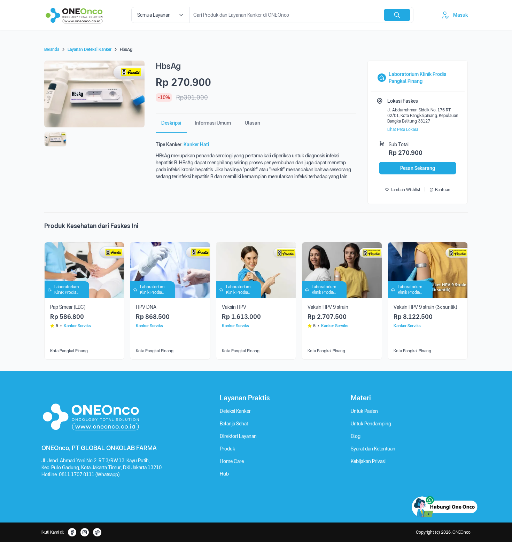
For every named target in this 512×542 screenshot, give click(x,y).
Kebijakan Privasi (368, 461)
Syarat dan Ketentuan (373, 448)
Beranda (51, 49)
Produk (227, 448)
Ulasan (252, 123)
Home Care (232, 461)
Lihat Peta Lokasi (402, 129)
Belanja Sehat (234, 423)
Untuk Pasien (364, 411)
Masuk (460, 15)
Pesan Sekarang (417, 168)
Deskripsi (171, 123)
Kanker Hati (196, 144)
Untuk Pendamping (371, 423)
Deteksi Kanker (235, 411)
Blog (355, 436)
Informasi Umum (213, 123)
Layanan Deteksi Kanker (89, 49)
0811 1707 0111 (77, 474)
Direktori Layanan (238, 436)
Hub (224, 474)
